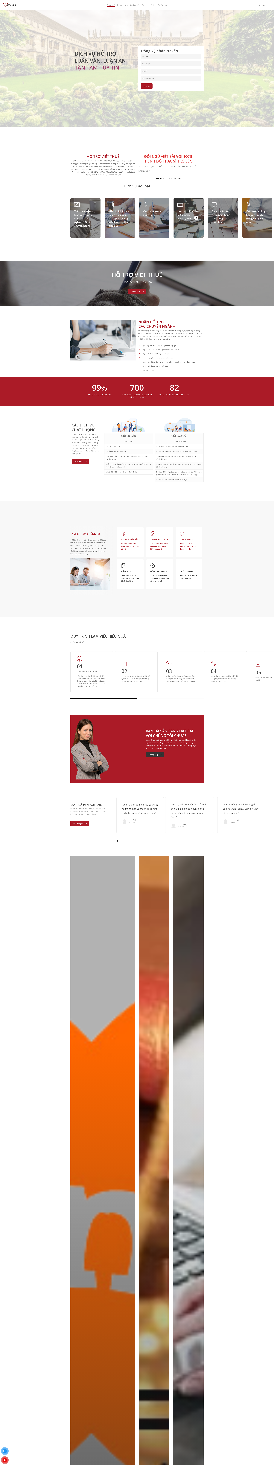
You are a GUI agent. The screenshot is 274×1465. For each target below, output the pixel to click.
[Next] (196, 218)
